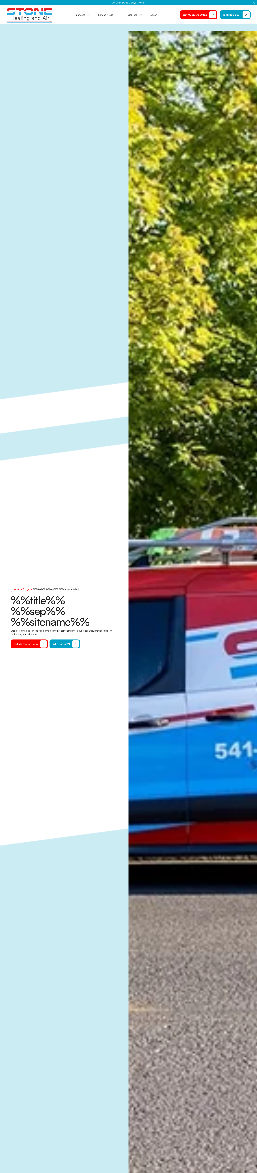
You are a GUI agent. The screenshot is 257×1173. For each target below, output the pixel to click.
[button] (253, 2)
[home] (29, 15)
